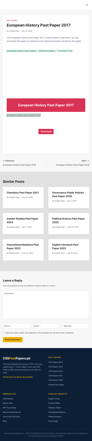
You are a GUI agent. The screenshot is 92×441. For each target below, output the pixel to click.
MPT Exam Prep (9, 408)
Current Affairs (54, 403)
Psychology (53, 421)
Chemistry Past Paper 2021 (23, 192)
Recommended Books (12, 412)
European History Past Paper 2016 (19, 163)
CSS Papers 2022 (55, 371)
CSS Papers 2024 (55, 362)
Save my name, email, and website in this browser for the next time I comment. (40, 333)
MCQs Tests (8, 403)
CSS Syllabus (8, 399)
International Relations (57, 412)
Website (67, 326)
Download (46, 131)
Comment (9, 293)
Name (7, 326)
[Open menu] (87, 5)
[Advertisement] (46, 73)
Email (37, 326)
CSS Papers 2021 (55, 376)
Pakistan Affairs (54, 408)
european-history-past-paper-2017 (23, 115)
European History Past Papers (22, 50)
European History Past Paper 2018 (72, 163)
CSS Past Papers (47, 50)
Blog (4, 421)
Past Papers (12, 20)
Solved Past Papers (56, 385)
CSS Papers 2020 (55, 380)
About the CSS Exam (11, 417)
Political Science (54, 417)
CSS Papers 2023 (55, 367)
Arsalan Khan (14, 31)
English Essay (54, 399)
